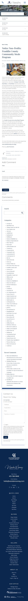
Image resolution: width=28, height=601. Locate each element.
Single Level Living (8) (12, 328)
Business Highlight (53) (12, 239)
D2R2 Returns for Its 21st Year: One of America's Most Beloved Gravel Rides (14, 358)
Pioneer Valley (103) (11, 305)
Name (3, 165)
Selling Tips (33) (10, 323)
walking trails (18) (11, 336)
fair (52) (8, 258)
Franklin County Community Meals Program (14, 120)
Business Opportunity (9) (12, 240)
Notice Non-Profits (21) (12, 303)
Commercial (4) (10, 250)
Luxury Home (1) (10, 294)
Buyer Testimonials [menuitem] (14, 536)
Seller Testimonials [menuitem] (14, 564)
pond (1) (8, 307)
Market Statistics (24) (11, 296)
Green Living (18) (10, 271)
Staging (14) (9, 332)
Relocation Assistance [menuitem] (14, 532)
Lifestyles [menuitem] (14, 507)
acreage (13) (9, 223)
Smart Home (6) (10, 330)
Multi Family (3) (10, 300)
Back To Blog (5, 44)
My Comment (5, 180)
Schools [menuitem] (14, 521)
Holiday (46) (9, 279)
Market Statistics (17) (11, 298)
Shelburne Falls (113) (11, 324)
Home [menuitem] (14, 496)
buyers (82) (9, 244)
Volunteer (8, 155)
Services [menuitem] (14, 505)
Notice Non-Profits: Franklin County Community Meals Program (11, 53)
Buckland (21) (10, 235)
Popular (4, 19)
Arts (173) (9, 231)
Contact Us (14, 576)
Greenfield (4, 83)
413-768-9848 (6, 400)
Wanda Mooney (6, 60)
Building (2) (9, 237)
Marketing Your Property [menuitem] (14, 545)
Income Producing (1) (11, 284)
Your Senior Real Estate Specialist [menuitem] (14, 551)
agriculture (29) (10, 225)
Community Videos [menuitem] (14, 530)
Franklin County (12, 159)
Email (3, 171)
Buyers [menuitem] (14, 501)
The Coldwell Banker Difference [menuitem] (14, 549)
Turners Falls (21, 82)
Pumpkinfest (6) (10, 311)
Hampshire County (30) (12, 275)
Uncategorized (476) (11, 334)
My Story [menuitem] (14, 509)
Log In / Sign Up (14, 578)
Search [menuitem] (14, 498)
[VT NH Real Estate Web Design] (14, 592)
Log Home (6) (10, 290)
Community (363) (11, 252)
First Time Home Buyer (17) (13, 265)
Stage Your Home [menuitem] (14, 559)
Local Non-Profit (16, 155)
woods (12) (9, 345)
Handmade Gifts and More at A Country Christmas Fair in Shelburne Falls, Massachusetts (15, 383)
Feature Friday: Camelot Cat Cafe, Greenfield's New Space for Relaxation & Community (15, 370)
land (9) (8, 286)
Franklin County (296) (12, 267)
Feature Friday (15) (11, 263)
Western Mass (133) (11, 342)
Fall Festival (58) (10, 260)
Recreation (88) (10, 315)
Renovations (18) (10, 317)
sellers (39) (9, 321)
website (15, 133)
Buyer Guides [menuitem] (14, 517)
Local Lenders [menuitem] (14, 519)
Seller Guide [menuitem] (14, 555)
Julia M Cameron (10, 146)
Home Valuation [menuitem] (14, 557)
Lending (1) (9, 288)
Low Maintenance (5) (11, 292)
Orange (16, 82)
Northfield (11, 83)
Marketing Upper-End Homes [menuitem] (14, 547)
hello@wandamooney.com (14, 480)
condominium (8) (11, 254)
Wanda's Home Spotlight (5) (13, 340)
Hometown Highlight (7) (12, 281)
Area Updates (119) (11, 229)
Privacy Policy (19, 192)
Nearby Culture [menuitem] (14, 524)
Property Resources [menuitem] (14, 522)
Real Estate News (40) (11, 313)
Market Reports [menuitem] (14, 534)
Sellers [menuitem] (14, 503)
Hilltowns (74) (10, 277)
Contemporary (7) (11, 256)
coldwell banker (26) (11, 246)
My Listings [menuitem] (14, 499)
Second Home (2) (10, 319)
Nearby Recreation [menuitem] (14, 528)
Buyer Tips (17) (10, 242)
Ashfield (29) (9, 233)
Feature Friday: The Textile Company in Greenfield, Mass (15, 376)
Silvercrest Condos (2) (12, 326)
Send (5, 437)
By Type (4, 29)
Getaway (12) (9, 269)
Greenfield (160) (10, 273)
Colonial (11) (9, 248)
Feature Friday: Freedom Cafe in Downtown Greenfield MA (13, 364)
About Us (14, 572)
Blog (14, 574)
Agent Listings (5, 34)
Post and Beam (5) (11, 309)
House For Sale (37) (11, 282)
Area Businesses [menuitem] (14, 526)
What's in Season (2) (11, 344)
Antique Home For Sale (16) (13, 227)
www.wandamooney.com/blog (9, 144)
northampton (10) (11, 302)
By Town (4, 24)
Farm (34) (9, 261)
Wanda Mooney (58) (11, 338)
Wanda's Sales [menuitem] (14, 538)
